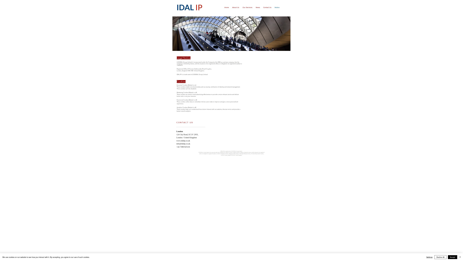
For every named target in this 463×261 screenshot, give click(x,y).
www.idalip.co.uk (183, 141)
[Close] (460, 257)
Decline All (440, 257)
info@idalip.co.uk (183, 144)
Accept (452, 257)
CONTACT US (184, 122)
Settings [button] (429, 257)
